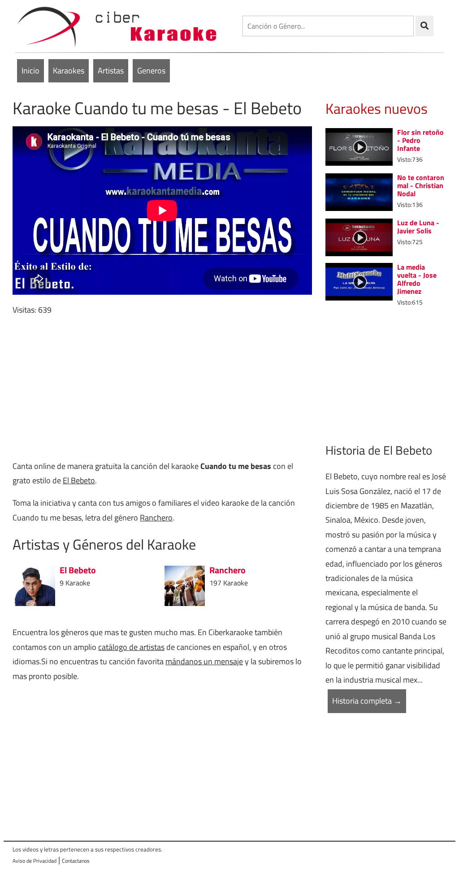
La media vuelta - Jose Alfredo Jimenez (417, 279)
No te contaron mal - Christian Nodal (420, 185)
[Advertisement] (162, 388)
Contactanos (76, 860)
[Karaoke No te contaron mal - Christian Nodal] (359, 191)
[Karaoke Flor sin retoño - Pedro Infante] (359, 146)
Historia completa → (367, 701)
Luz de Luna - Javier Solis (418, 226)
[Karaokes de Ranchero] (185, 585)
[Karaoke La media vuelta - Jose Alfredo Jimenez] (359, 281)
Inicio (30, 70)
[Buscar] (424, 26)
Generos (151, 70)
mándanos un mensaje (204, 661)
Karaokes (68, 70)
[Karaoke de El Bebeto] (35, 585)
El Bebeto (79, 480)
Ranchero (156, 518)
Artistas (111, 70)
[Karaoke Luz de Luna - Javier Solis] (359, 237)
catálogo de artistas (131, 647)
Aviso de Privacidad (34, 860)
